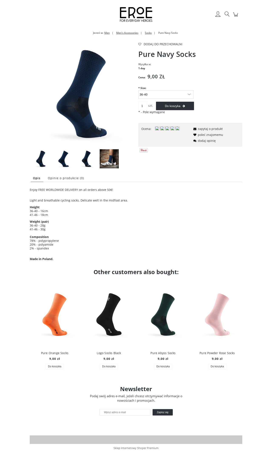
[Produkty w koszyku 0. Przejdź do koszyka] (236, 17)
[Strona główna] (136, 14)
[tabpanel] (136, 224)
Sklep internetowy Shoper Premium (136, 448)
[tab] (37, 178)
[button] (207, 129)
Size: (142, 88)
